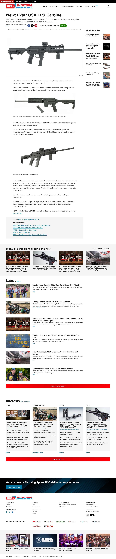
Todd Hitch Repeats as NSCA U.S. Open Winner (53, 368)
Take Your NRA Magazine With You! (17, 550)
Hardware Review (74, 430)
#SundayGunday (91, 430)
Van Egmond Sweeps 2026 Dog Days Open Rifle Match (56, 285)
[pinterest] (36, 25)
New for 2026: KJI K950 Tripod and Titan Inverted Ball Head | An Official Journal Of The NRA (18, 432)
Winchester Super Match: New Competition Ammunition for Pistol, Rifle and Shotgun (58, 319)
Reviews (79, 6)
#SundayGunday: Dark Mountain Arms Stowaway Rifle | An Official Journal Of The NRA (44, 268)
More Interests (25, 401)
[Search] (108, 6)
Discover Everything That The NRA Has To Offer (69, 550)
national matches (40, 428)
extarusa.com (17, 213)
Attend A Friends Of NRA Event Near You (97, 550)
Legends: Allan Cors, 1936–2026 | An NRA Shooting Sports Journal (44, 436)
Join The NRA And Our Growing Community (44, 550)
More (18, 281)
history (48, 428)
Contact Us (8, 504)
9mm (39, 219)
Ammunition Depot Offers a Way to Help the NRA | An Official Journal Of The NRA (17, 424)
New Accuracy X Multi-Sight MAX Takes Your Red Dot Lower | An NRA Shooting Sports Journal (98, 268)
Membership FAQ (90, 509)
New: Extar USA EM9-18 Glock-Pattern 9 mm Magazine (31, 225)
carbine (35, 219)
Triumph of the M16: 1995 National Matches (51, 301)
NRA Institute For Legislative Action (67, 504)
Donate (25, 1)
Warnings (34, 556)
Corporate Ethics (25, 556)
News (45, 6)
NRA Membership (90, 504)
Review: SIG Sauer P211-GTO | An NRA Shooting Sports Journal (70, 433)
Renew (20, 1)
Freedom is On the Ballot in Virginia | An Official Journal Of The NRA (97, 438)
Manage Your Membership (92, 511)
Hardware (63, 430)
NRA (25, 428)
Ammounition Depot (12, 428)
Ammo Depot (21, 428)
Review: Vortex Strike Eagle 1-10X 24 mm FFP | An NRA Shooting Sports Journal (70, 438)
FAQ (40, 556)
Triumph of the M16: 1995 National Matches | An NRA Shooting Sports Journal (43, 424)
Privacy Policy (9, 556)
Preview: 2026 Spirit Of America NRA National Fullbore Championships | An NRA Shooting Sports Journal (43, 442)
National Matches (68, 6)
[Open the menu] (97, 6)
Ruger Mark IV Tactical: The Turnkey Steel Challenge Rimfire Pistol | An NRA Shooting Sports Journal (71, 444)
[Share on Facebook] (29, 25)
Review (68, 430)
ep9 (32, 219)
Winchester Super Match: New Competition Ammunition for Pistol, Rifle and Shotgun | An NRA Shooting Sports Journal (17, 269)
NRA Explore (62, 507)
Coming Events (54, 6)
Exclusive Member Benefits (92, 507)
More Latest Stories (64, 386)
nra (35, 428)
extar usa (20, 219)
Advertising (9, 507)
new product (27, 219)
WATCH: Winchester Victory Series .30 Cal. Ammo (30, 235)
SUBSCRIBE (14, 487)
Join (17, 1)
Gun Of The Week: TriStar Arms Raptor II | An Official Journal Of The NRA (97, 443)
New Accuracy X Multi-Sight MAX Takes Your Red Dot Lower (55, 352)
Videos (87, 6)
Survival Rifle (103, 430)
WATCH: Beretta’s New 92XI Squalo (25, 230)
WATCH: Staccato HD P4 (21, 232)
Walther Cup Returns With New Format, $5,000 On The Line (56, 336)
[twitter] (32, 25)
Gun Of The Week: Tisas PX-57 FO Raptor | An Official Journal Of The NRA (98, 433)
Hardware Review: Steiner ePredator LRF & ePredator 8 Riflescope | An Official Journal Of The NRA (70, 425)
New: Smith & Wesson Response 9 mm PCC (28, 228)
